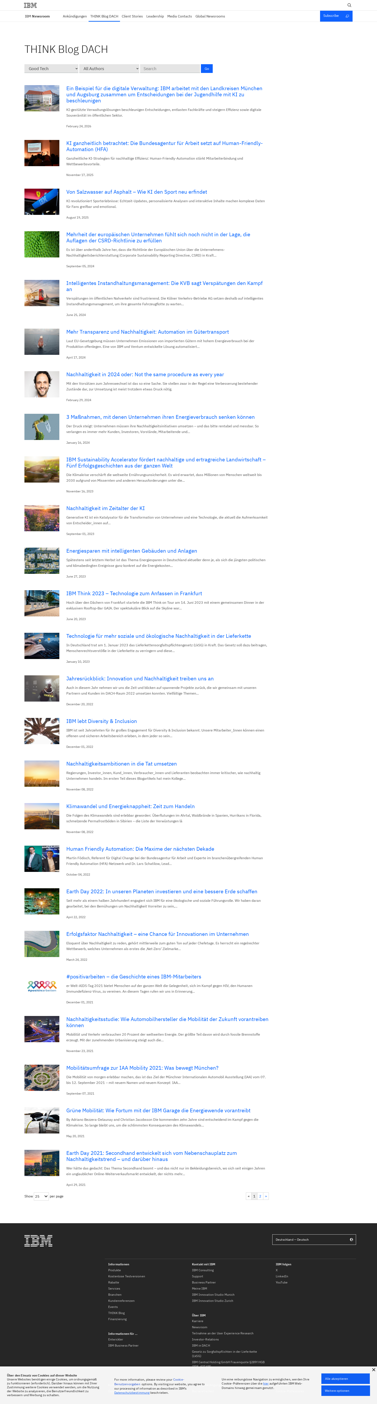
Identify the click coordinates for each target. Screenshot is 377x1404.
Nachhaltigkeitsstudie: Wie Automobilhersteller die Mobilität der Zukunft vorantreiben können (167, 1022)
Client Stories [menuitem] (132, 16)
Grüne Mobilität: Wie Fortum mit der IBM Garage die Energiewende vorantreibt (158, 1110)
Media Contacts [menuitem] (179, 16)
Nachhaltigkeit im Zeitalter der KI (105, 508)
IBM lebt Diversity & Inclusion (101, 721)
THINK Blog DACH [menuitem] (104, 16)
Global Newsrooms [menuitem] (210, 16)
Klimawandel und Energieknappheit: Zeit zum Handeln (130, 806)
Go (207, 68)
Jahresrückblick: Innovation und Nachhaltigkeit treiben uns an (140, 678)
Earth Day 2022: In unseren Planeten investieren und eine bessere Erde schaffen (161, 891)
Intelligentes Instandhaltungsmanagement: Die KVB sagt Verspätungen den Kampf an (164, 286)
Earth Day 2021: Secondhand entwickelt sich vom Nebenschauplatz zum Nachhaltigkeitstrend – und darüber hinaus (151, 1156)
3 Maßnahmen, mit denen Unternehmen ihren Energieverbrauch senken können (160, 416)
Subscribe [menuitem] (331, 15)
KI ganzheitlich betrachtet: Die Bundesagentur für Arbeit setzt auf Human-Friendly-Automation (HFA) (164, 146)
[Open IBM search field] (349, 5)
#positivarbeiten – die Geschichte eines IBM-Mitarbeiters (133, 976)
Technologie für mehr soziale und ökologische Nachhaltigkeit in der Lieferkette (158, 635)
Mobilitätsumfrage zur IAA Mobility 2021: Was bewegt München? (142, 1067)
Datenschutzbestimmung (131, 1393)
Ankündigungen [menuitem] (75, 16)
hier (266, 1383)
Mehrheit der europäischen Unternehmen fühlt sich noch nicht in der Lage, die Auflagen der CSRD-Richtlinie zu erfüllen (158, 237)
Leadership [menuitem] (155, 16)
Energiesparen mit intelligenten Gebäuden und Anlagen (131, 550)
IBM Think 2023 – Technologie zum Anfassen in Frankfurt (134, 593)
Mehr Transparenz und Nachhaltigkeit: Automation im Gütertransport (147, 331)
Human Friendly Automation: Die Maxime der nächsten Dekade (140, 848)
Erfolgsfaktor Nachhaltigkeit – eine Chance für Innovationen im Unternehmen (157, 933)
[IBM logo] (32, 5)
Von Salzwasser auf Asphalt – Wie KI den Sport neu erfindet (136, 191)
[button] (373, 1369)
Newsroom (37, 16)
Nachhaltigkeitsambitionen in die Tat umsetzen (121, 763)
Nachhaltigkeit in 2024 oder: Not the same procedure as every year (145, 374)
